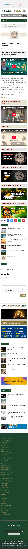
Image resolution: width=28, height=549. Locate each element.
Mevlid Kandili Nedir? (12, 369)
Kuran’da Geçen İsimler (7, 458)
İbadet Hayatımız (5, 489)
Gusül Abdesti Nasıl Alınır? (7, 445)
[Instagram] (11, 6)
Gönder (23, 295)
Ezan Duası (4, 512)
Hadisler (3, 501)
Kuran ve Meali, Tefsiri (6, 453)
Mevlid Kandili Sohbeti (13, 353)
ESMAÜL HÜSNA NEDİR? (8, 149)
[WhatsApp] (15, 6)
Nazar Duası (4, 462)
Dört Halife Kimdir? (6, 480)
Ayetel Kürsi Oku (5, 467)
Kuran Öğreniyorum (6, 514)
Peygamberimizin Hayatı (7, 464)
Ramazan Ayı (4, 483)
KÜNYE (3, 2)
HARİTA (13, 2)
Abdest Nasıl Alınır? (6, 465)
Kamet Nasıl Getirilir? (6, 482)
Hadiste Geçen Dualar (6, 474)
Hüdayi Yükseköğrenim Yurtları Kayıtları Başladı (15, 417)
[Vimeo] (20, 531)
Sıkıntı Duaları (4, 460)
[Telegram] (19, 6)
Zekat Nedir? (4, 485)
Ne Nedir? (3, 500)
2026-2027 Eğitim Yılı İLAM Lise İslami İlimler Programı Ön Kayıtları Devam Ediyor (17, 412)
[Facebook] (7, 6)
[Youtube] (13, 6)
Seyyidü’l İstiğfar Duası (7, 508)
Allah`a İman (13, 24)
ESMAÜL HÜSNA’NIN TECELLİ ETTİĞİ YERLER (13, 203)
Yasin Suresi (4, 498)
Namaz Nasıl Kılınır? (6, 438)
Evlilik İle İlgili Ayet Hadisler (8, 478)
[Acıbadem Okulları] (14, 426)
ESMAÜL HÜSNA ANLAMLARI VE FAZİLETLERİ (13, 167)
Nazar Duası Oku (5, 507)
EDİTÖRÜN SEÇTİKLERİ (6, 390)
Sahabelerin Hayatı (6, 505)
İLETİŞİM (23, 2)
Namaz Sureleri (5, 447)
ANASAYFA (4, 24)
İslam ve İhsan (4, 97)
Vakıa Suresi (4, 503)
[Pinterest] (17, 6)
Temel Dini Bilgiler (5, 492)
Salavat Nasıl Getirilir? (6, 471)
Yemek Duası (4, 487)
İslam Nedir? (4, 442)
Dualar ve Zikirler (5, 440)
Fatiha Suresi (4, 510)
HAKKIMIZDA (8, 2)
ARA (20, 2)
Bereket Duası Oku (6, 469)
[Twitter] (9, 6)
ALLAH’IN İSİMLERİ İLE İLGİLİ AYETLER (11, 185)
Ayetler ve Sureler (5, 449)
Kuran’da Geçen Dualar (7, 472)
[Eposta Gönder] (23, 220)
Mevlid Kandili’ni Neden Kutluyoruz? (16, 364)
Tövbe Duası (4, 454)
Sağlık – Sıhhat (5, 490)
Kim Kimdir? (4, 494)
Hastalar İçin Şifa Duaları (7, 444)
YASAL (17, 2)
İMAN (9, 24)
